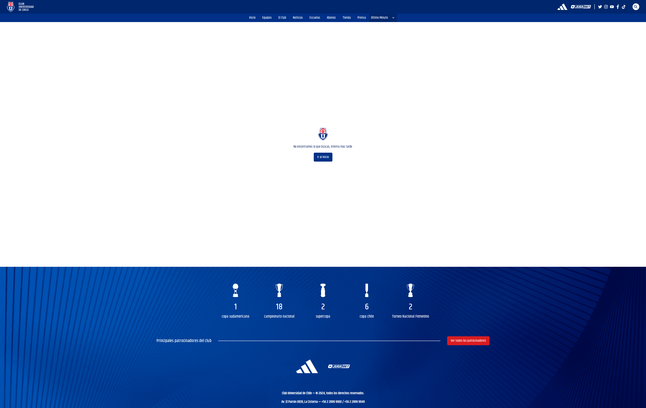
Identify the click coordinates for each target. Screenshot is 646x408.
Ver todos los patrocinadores (468, 340)
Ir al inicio (323, 157)
